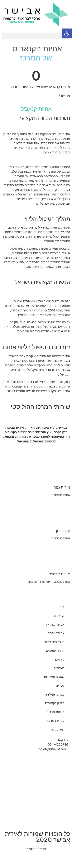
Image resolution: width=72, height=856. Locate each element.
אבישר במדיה (55, 624)
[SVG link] (36, 15)
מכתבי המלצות (54, 694)
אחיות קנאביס (55, 651)
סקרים (60, 686)
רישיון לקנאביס (54, 703)
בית (62, 607)
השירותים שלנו (54, 642)
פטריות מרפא (55, 721)
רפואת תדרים (55, 712)
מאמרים (59, 668)
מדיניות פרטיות (36, 849)
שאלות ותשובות (54, 677)
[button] (36, 36)
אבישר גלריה (55, 633)
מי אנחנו (58, 616)
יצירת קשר (57, 729)
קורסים (59, 659)
